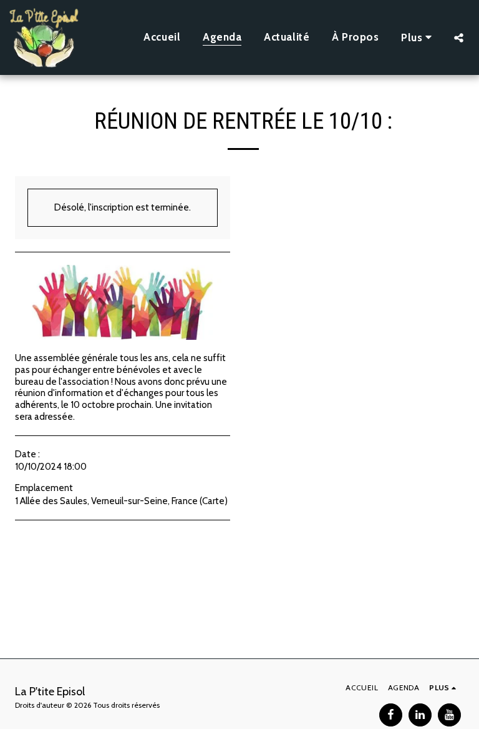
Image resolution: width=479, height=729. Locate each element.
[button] (458, 37)
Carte (213, 501)
